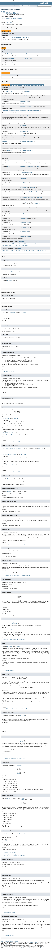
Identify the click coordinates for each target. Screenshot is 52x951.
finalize (12, 250)
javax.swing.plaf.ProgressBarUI (12, 13)
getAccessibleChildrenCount (25, 243)
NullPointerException (8, 432)
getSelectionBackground (26, 155)
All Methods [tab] (5, 85)
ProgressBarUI (8, 22)
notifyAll (33, 250)
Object (20, 248)
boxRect (26, 53)
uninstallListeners (25, 236)
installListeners (24, 182)
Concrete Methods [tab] (38, 85)
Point (8, 166)
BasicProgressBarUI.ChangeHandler (20, 37)
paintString (23, 202)
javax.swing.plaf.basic (13, 5)
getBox (21, 115)
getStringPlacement (25, 166)
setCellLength (23, 213)
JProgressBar (10, 62)
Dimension (4, 141)
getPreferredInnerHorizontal (27, 146)
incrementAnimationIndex (26, 172)
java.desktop (3, 5)
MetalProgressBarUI (7, 18)
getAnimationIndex (24, 101)
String (38, 166)
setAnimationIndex (24, 207)
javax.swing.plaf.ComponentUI (10, 12)
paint (21, 187)
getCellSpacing (24, 131)
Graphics (32, 166)
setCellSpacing (24, 218)
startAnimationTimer (25, 222)
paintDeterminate (24, 191)
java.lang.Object (5, 11)
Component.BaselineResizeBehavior (10, 110)
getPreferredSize (6, 245)
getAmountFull (23, 95)
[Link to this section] (18, 28)
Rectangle (9, 53)
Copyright (3, 946)
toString (39, 250)
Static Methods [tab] (15, 85)
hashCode (23, 250)
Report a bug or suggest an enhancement (9, 941)
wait (43, 250)
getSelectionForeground (26, 160)
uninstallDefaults (24, 231)
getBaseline (23, 106)
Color (8, 155)
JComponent (27, 91)
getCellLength (23, 125)
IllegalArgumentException (9, 434)
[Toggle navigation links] (2, 3)
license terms (39, 0)
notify (28, 250)
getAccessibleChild (12, 243)
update (26, 245)
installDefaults (24, 178)
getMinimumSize (24, 141)
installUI (14, 245)
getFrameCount (23, 135)
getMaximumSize (37, 243)
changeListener (28, 58)
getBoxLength (23, 120)
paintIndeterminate (25, 197)
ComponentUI (9, 91)
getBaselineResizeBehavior (27, 110)
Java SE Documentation (32, 942)
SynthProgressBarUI (17, 18)
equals (7, 250)
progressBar (28, 62)
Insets (29, 95)
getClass (18, 250)
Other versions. (8, 944)
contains (4, 243)
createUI (22, 91)
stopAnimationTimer (25, 227)
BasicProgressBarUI (25, 5)
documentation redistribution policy (32, 947)
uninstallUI (21, 245)
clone (3, 250)
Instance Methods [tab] (26, 85)
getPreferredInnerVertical (27, 150)
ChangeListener (11, 58)
